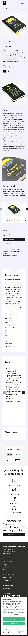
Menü (22, 3)
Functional (21, 612)
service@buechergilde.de (10, 551)
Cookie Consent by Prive (21, 632)
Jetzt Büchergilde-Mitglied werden (14, 472)
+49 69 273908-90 (8, 549)
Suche (4, 9)
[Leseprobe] (4, 72)
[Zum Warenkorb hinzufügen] (9, 72)
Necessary (10, 612)
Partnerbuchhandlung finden (10, 256)
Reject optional (14, 619)
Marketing (16, 614)
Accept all (14, 623)
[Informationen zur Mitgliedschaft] (9, 66)
